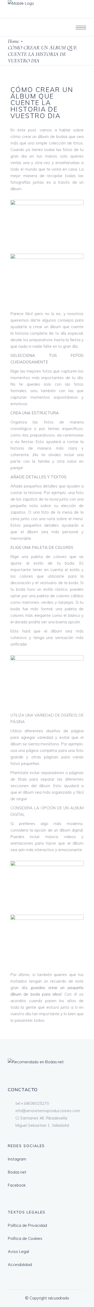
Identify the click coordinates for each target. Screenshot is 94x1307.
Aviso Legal (18, 1251)
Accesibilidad (20, 1264)
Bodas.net (17, 1172)
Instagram (17, 1159)
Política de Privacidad (27, 1225)
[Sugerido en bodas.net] (36, 1061)
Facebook (17, 1185)
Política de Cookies (25, 1238)
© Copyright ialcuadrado (47, 1298)
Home (13, 41)
